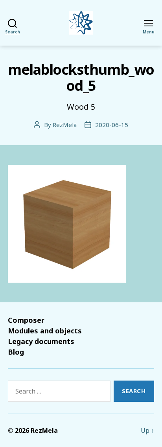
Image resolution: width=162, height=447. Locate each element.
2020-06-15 (111, 125)
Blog (16, 352)
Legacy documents (41, 341)
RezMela (65, 125)
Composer (26, 320)
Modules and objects (45, 330)
